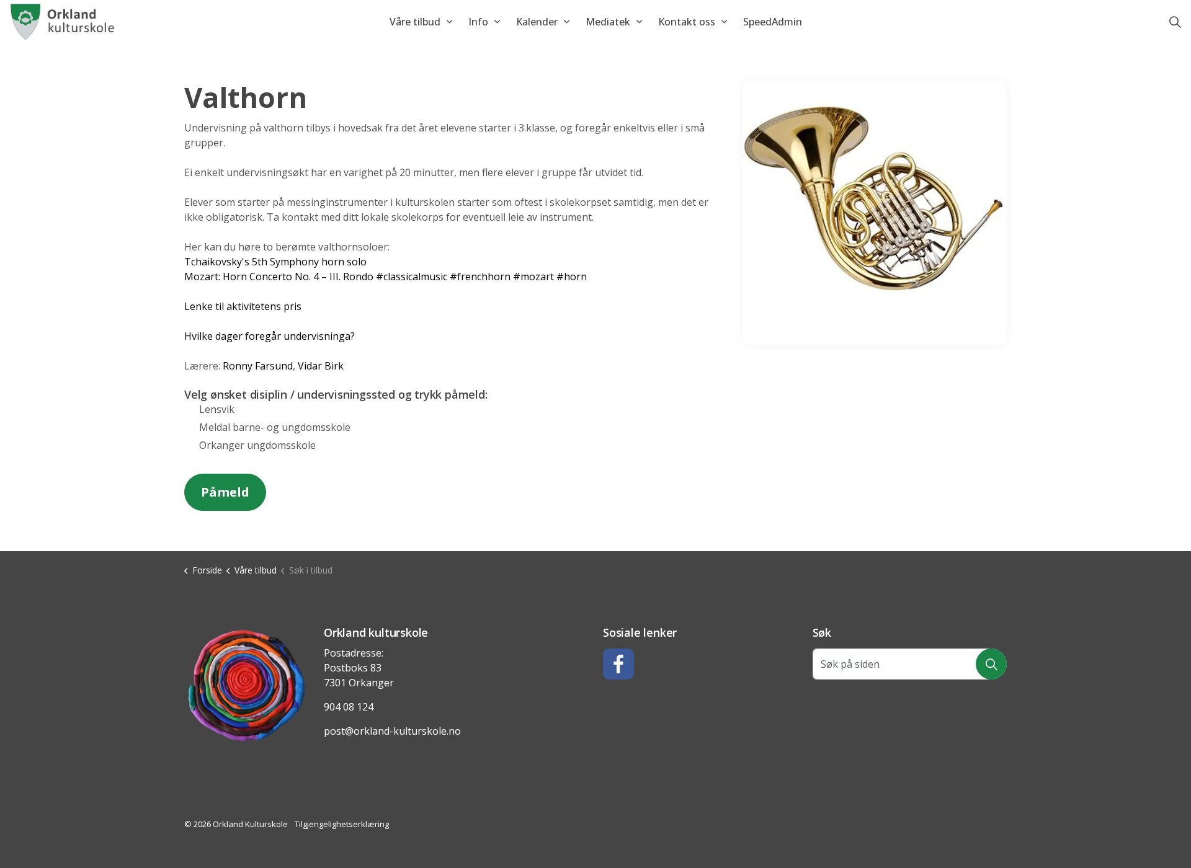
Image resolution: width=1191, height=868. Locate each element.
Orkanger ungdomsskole (257, 445)
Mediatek (608, 22)
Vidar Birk (321, 366)
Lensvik (216, 409)
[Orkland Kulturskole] (63, 21)
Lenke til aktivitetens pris (242, 306)
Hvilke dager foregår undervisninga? (269, 336)
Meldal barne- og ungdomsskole (274, 427)
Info (478, 22)
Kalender (537, 22)
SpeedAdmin (772, 22)
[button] (246, 685)
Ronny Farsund (258, 366)
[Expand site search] (1175, 21)
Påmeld (225, 492)
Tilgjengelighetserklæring (342, 824)
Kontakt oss (686, 22)
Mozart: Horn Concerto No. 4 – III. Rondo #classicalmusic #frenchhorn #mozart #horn (385, 276)
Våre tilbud (415, 22)
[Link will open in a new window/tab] (618, 664)
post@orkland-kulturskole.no (392, 731)
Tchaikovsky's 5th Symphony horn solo (275, 261)
